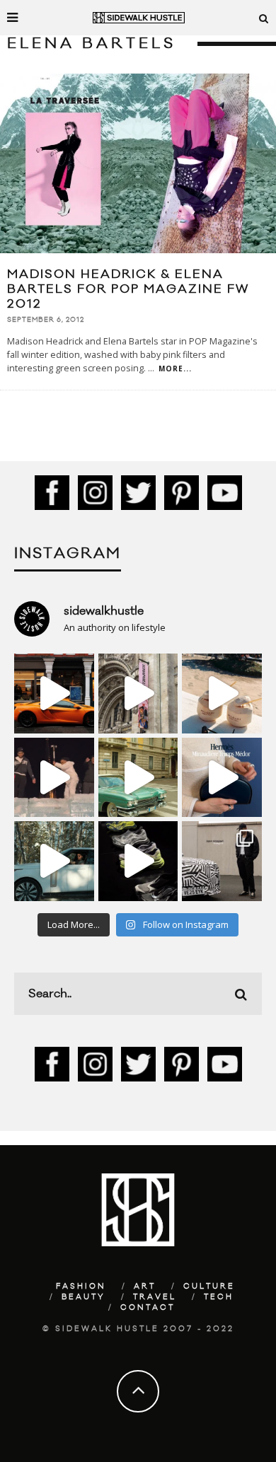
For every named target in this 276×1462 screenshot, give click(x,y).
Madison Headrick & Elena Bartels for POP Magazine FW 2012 (128, 289)
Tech (219, 1297)
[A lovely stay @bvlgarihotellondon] (54, 693)
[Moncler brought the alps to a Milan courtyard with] (138, 778)
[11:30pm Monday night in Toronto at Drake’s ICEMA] (54, 778)
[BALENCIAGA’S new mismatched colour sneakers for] (138, 861)
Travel (154, 1297)
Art (145, 1287)
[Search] (264, 17)
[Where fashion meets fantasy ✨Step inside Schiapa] (138, 693)
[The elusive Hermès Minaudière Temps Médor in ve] (222, 778)
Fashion (81, 1287)
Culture (209, 1287)
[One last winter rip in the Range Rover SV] (54, 861)
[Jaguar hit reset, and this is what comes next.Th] (222, 861)
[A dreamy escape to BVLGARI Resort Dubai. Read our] (222, 693)
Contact (147, 1308)
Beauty (83, 1297)
